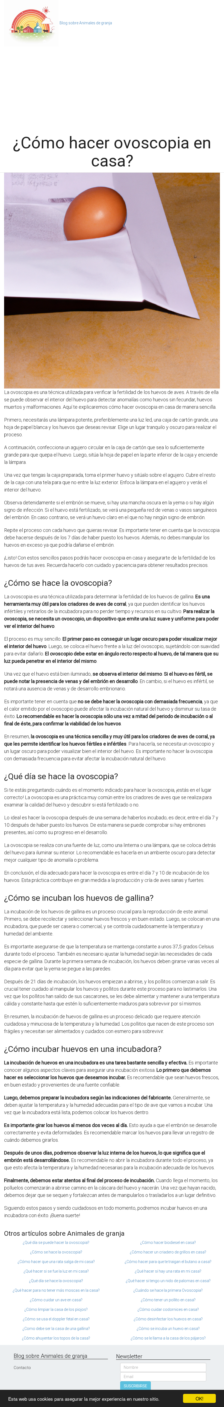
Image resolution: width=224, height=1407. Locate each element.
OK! (200, 1398)
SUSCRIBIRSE (135, 1386)
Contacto (22, 1367)
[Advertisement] (112, 87)
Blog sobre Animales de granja (86, 23)
